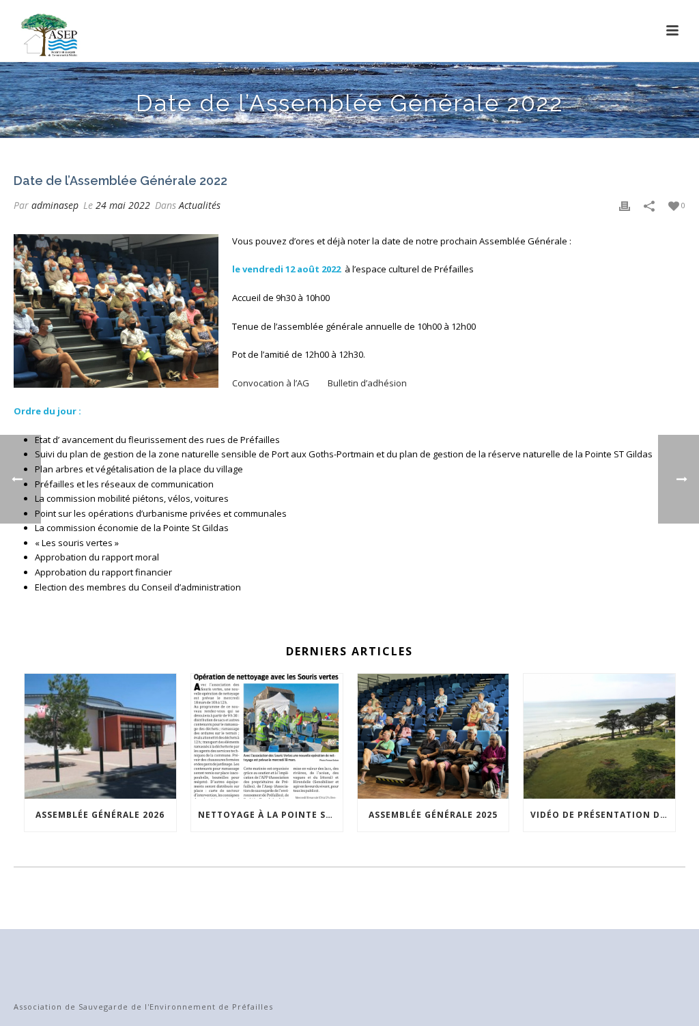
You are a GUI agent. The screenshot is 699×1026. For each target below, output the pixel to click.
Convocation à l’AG (270, 383)
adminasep (55, 205)
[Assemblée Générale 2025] (433, 736)
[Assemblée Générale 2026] (100, 736)
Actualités (199, 205)
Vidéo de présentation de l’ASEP (602, 815)
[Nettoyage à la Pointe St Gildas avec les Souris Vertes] (267, 736)
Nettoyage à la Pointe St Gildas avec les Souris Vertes (270, 815)
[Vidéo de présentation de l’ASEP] (599, 736)
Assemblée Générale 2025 (433, 815)
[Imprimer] (624, 205)
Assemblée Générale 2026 (100, 815)
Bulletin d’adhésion (367, 383)
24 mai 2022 (123, 205)
